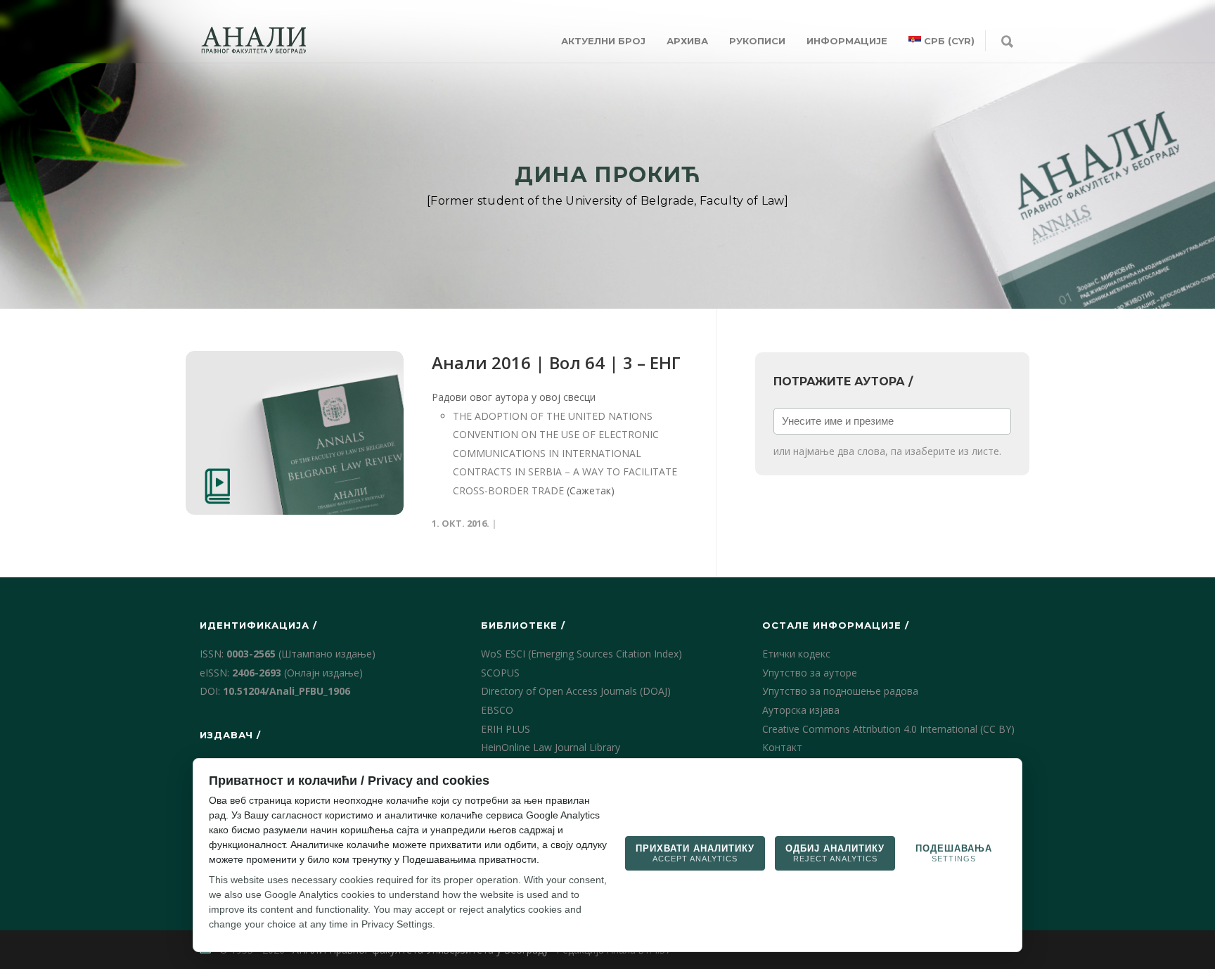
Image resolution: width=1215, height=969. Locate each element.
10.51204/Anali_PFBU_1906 (286, 691)
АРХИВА (687, 40)
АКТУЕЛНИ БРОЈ (603, 40)
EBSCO (497, 710)
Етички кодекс (796, 653)
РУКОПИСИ (757, 40)
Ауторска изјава (801, 710)
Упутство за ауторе (809, 672)
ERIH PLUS (505, 729)
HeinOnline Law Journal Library (550, 747)
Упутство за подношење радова (840, 691)
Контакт (782, 747)
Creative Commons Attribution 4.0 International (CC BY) (888, 729)
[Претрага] (1007, 42)
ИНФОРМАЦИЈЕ (846, 40)
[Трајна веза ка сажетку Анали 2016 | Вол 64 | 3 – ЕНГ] (295, 433)
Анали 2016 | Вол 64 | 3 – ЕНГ (556, 362)
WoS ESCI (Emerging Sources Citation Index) (581, 653)
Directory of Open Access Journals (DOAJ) (576, 691)
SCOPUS (500, 672)
